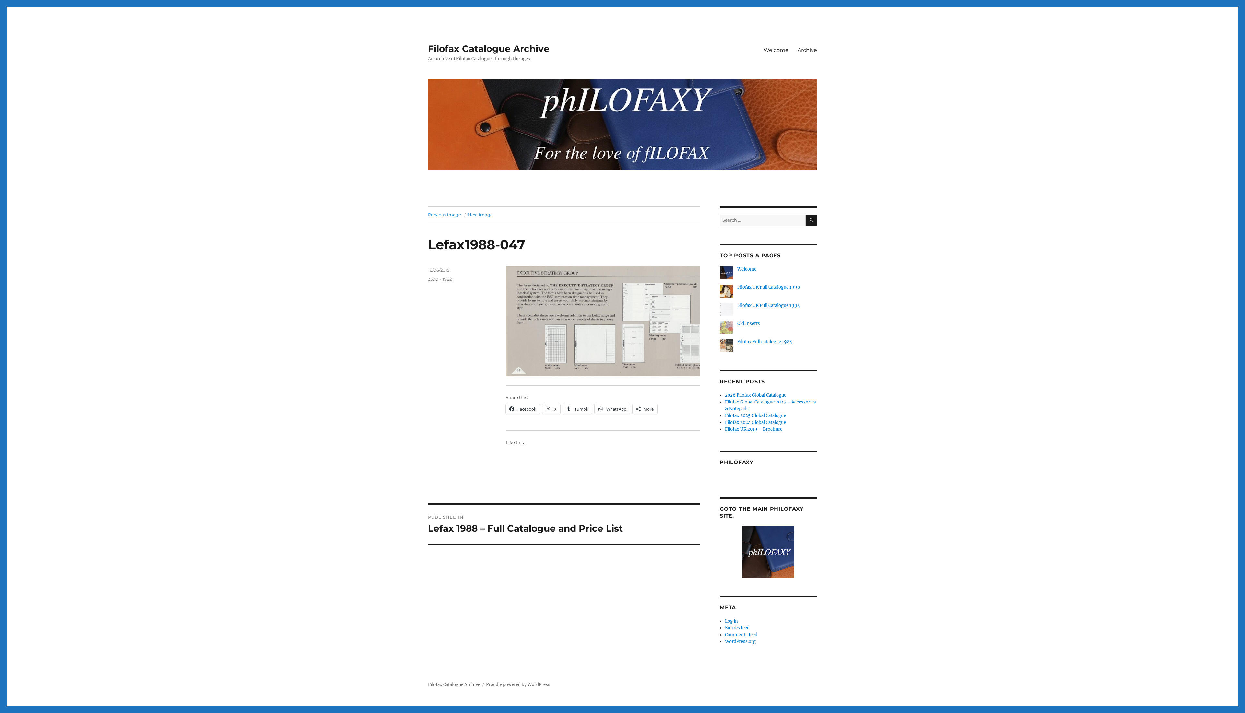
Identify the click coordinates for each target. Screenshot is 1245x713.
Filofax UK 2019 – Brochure (753, 429)
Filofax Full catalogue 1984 (764, 342)
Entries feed (737, 628)
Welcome (776, 50)
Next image (480, 214)
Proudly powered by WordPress (518, 684)
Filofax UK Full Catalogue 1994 (768, 305)
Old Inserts (748, 323)
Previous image (444, 214)
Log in (731, 621)
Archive (807, 50)
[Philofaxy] (768, 552)
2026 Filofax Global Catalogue (755, 395)
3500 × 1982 (440, 279)
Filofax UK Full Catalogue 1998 (768, 287)
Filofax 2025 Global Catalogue (755, 415)
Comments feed (741, 634)
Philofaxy (736, 462)
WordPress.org (740, 641)
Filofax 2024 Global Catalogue (755, 422)
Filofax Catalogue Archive (489, 48)
